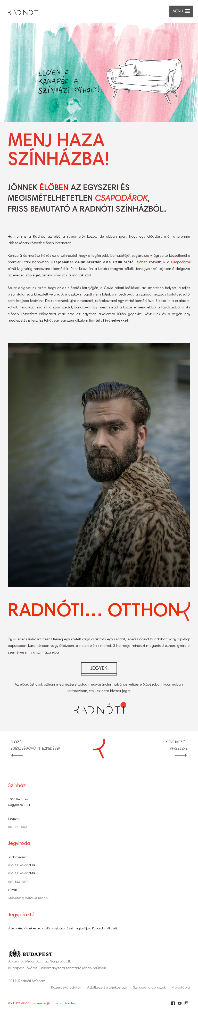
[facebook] (173, 1005)
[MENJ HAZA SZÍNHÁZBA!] (99, 72)
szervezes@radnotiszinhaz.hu (29, 898)
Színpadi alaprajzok (149, 988)
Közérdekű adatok (66, 988)
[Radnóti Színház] (20, 10)
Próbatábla (181, 988)
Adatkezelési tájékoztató (107, 988)
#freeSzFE (178, 749)
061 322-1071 (18, 881)
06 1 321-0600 (18, 1003)
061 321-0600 (18, 827)
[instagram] (186, 1005)
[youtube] (179, 1005)
